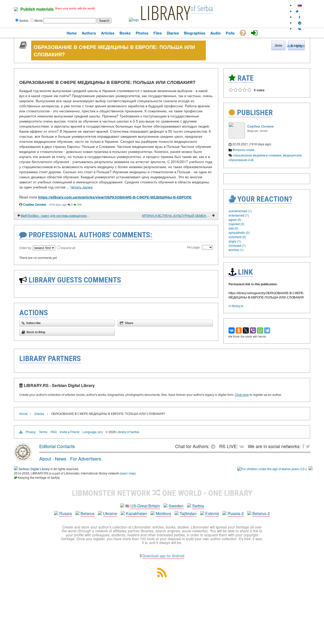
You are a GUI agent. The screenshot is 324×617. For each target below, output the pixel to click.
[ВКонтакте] (232, 330)
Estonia (212, 513)
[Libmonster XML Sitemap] (162, 575)
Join (290, 45)
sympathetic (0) (239, 232)
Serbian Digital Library (34, 469)
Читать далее (81, 186)
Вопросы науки (243, 149)
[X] (246, 330)
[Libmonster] (23, 459)
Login (300, 45)
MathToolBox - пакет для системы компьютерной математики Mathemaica (55, 215)
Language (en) (93, 432)
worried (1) (236, 250)
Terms (43, 432)
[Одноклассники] (239, 330)
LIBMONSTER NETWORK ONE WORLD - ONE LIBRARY (162, 493)
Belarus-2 (261, 513)
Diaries (39, 413)
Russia (65, 513)
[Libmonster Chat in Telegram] (214, 446)
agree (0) (235, 219)
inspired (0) (236, 224)
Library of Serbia (127, 432)
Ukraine (110, 513)
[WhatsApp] (260, 330)
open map (128, 473)
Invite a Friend (69, 432)
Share (129, 323)
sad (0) (233, 228)
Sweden (176, 506)
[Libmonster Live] (299, 28)
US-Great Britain (145, 506)
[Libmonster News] (297, 11)
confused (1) (237, 245)
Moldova (163, 513)
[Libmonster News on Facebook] (299, 17)
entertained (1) (239, 215)
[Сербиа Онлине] (237, 137)
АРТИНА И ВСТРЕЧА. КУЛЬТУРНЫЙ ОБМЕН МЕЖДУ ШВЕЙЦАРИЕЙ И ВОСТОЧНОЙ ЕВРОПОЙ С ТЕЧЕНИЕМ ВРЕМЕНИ (176, 215)
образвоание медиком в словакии (257, 155)
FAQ (53, 432)
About (45, 458)
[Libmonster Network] (272, 469)
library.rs (237, 306)
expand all (68, 247)
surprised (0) (237, 237)
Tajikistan (188, 513)
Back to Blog (36, 332)
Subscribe (33, 323)
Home (23, 413)
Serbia (198, 506)
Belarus (87, 513)
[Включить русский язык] (300, 5)
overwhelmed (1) (240, 211)
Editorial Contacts (57, 446)
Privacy (31, 432)
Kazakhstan (136, 513)
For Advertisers (85, 458)
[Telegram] (267, 330)
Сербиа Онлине (34, 204)
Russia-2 (236, 513)
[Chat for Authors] (299, 23)
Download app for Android (163, 555)
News (60, 458)
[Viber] (253, 330)
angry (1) (235, 241)
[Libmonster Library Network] (311, 469)
